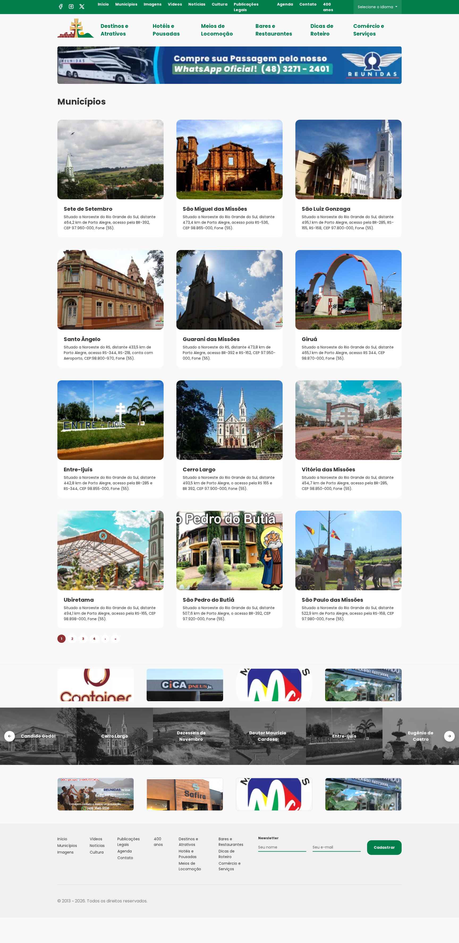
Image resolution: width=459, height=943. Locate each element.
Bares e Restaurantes (274, 30)
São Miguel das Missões (215, 209)
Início (103, 4)
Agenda (285, 4)
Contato (308, 4)
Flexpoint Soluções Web (398, 901)
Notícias (196, 4)
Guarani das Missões (211, 339)
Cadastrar (384, 847)
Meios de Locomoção (217, 30)
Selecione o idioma (376, 7)
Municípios (126, 4)
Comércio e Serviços (368, 30)
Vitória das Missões (328, 469)
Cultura (219, 4)
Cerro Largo (199, 469)
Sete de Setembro (88, 209)
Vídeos (175, 4)
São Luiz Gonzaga (326, 209)
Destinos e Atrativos (114, 30)
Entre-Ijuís (78, 469)
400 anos (328, 7)
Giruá (309, 339)
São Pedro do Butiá (208, 600)
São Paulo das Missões (332, 600)
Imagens (153, 4)
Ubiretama (79, 600)
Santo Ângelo (82, 339)
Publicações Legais (246, 7)
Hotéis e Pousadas (166, 30)
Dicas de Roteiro (322, 30)
